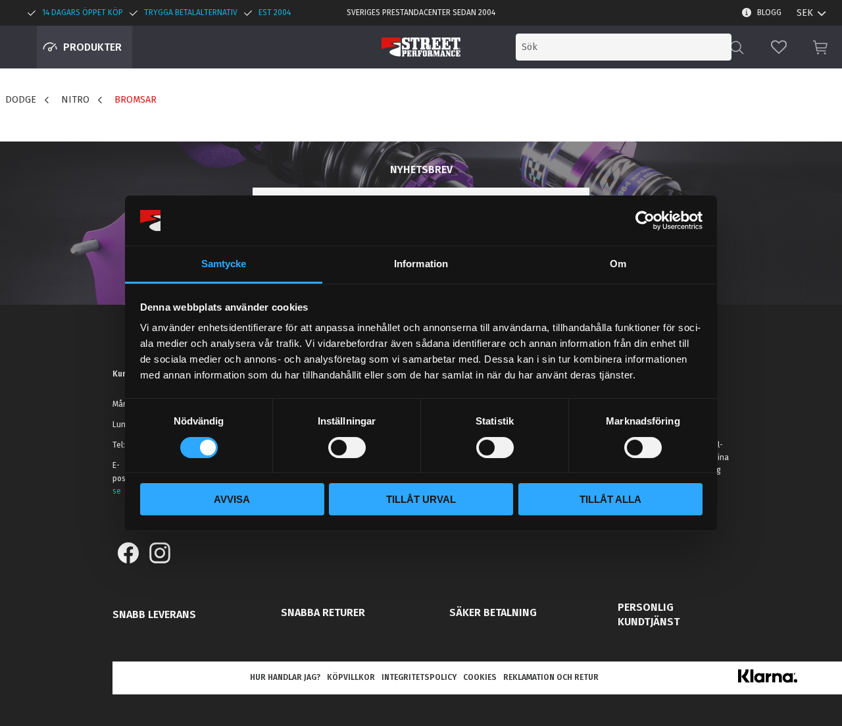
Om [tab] (618, 263)
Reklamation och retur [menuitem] (551, 677)
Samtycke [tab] (224, 263)
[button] (779, 47)
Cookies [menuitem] (480, 677)
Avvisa (232, 499)
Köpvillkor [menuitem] (351, 677)
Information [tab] (421, 263)
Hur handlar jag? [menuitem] (285, 677)
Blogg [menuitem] (769, 12)
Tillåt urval (421, 499)
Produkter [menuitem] (92, 47)
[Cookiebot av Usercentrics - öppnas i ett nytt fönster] (645, 220)
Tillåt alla (610, 499)
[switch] (347, 447)
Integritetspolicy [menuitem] (419, 677)
